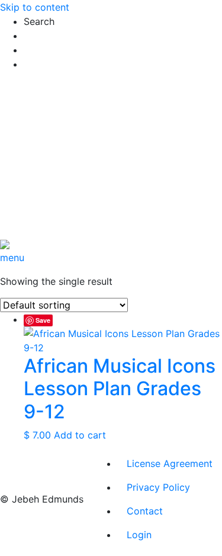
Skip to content (34, 7)
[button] (123, 21)
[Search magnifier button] (35, 84)
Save (43, 320)
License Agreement (170, 463)
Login (139, 535)
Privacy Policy (158, 487)
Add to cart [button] (80, 435)
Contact (145, 511)
